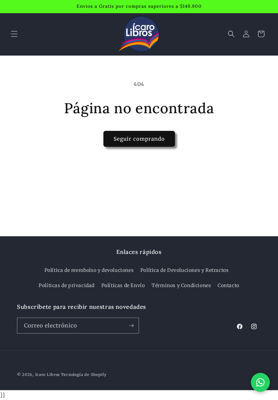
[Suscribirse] (131, 326)
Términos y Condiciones (181, 285)
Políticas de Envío (123, 285)
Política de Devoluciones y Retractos (184, 270)
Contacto (228, 285)
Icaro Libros (47, 374)
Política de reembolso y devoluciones (89, 270)
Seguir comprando (139, 139)
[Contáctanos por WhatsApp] (260, 382)
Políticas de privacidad (67, 285)
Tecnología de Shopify (83, 374)
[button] (14, 33)
